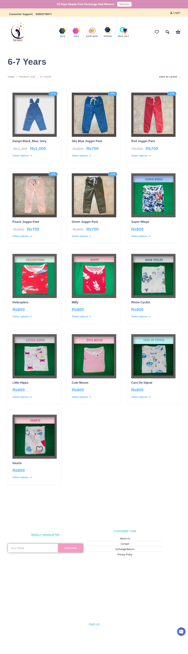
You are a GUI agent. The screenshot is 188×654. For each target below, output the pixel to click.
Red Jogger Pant (143, 141)
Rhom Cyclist (140, 302)
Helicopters (20, 302)
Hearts (17, 463)
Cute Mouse (80, 382)
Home (11, 76)
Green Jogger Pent (85, 221)
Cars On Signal (141, 382)
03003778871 (43, 14)
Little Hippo (20, 382)
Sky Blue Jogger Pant (87, 141)
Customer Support (22, 14)
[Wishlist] (157, 32)
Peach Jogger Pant (25, 221)
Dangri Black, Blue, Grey (29, 141)
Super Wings (140, 221)
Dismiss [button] (124, 4)
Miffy (75, 302)
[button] (167, 32)
